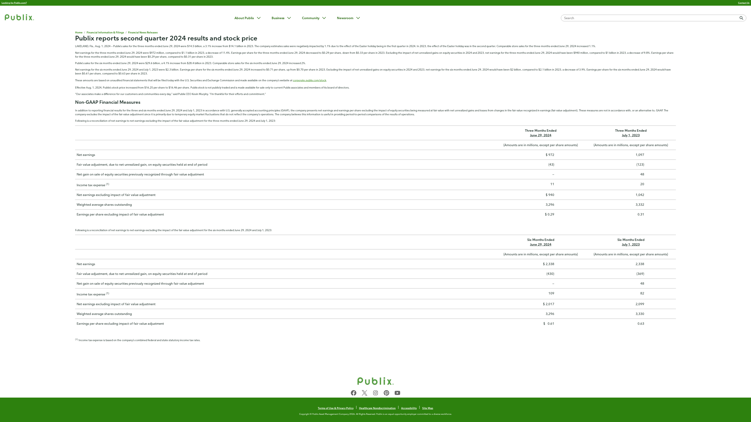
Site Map (427, 408)
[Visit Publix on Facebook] (353, 394)
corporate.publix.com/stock (309, 80)
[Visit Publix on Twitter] (364, 394)
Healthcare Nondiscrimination (377, 408)
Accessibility (409, 408)
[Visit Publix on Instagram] (375, 394)
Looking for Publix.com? (14, 2)
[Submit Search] (741, 18)
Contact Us (743, 2)
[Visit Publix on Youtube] (397, 394)
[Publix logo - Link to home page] (19, 18)
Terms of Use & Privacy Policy (336, 408)
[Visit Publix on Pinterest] (386, 394)
